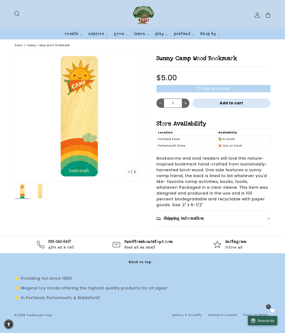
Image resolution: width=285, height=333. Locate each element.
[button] (213, 88)
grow (119, 33)
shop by (208, 33)
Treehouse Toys (39, 315)
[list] (79, 116)
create (72, 33)
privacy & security (187, 315)
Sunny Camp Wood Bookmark (48, 45)
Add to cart (231, 103)
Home (19, 45)
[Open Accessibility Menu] (9, 324)
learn (139, 33)
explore (96, 33)
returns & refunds (222, 315)
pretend (182, 33)
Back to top (140, 262)
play (159, 33)
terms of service (256, 315)
